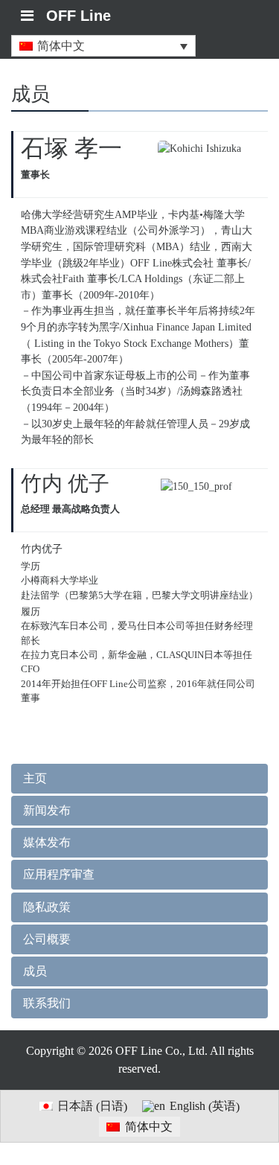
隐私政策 (47, 907)
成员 (35, 971)
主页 (35, 778)
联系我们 (47, 1003)
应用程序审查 (58, 874)
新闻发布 (47, 810)
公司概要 (47, 939)
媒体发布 (47, 842)
